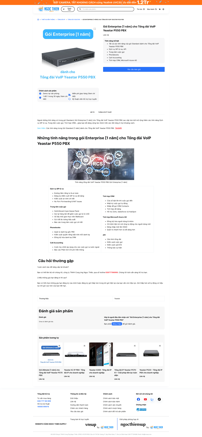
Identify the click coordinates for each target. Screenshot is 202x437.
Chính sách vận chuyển (112, 405)
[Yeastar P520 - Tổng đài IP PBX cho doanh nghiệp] (151, 354)
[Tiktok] (159, 399)
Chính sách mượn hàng (112, 408)
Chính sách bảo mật (111, 398)
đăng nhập (117, 324)
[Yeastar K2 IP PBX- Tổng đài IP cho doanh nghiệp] (76, 354)
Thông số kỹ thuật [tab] (105, 112)
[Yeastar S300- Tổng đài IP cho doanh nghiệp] (101, 354)
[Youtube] (145, 399)
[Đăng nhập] (163, 9)
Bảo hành (150, 9)
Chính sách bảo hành (111, 401)
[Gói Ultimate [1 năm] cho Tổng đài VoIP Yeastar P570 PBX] (50, 354)
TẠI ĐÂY (118, 128)
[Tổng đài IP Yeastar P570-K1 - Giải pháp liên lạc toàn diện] (126, 354)
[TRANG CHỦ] (38, 19)
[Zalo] (152, 399)
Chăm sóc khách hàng (79, 408)
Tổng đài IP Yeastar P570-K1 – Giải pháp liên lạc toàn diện (125, 372)
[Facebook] (138, 399)
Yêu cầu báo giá (133, 69)
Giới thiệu (74, 398)
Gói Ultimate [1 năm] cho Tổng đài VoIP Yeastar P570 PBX (50, 372)
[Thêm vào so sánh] (59, 345)
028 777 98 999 (44, 401)
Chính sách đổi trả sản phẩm (114, 411)
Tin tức (139, 9)
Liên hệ (73, 401)
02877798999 (112, 272)
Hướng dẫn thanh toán (79, 405)
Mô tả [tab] (92, 112)
